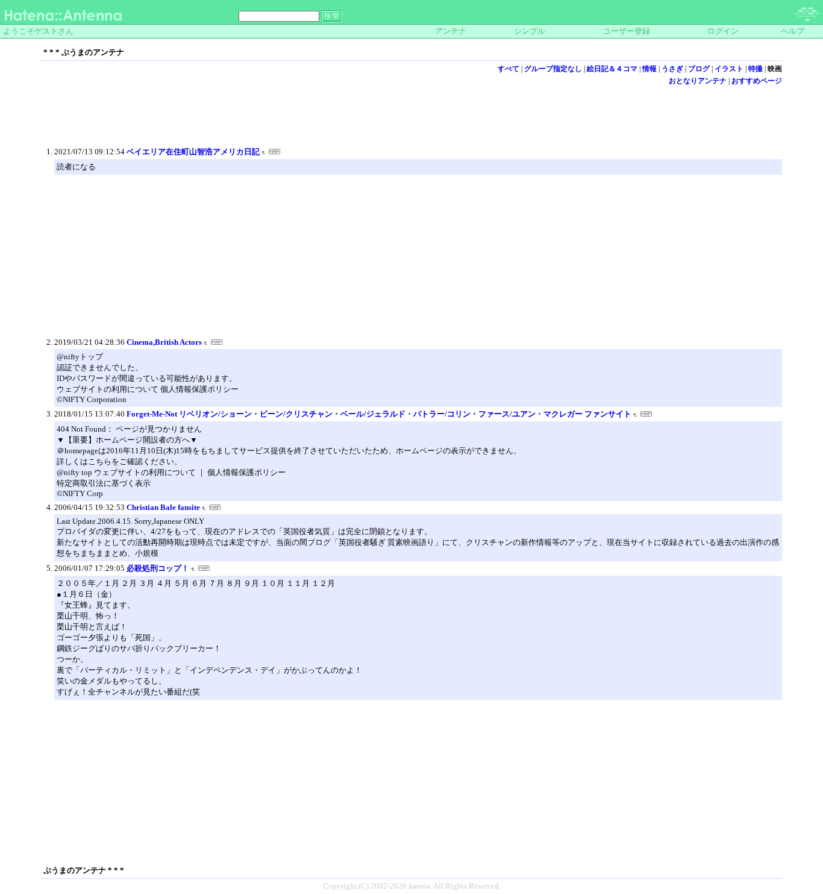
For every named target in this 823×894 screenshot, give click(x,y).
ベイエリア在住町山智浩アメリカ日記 (193, 151)
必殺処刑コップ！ (158, 568)
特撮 (755, 69)
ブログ (699, 69)
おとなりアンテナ (698, 81)
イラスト (729, 69)
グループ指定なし (553, 69)
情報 (649, 69)
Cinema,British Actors (164, 342)
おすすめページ (756, 81)
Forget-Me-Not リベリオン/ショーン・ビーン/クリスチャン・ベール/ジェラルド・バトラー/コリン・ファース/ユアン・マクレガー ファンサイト (379, 413)
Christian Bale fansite (163, 507)
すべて (508, 69)
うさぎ (672, 69)
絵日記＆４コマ (612, 69)
